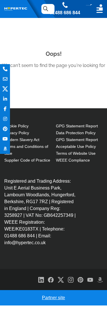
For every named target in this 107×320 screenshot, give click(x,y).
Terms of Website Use (76, 153)
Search (44, 9)
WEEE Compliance (73, 160)
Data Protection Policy (76, 133)
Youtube (5, 139)
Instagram (5, 119)
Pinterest (5, 129)
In (5, 99)
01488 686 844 (65, 13)
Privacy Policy (16, 133)
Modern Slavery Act (21, 139)
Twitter (5, 89)
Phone (5, 69)
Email (5, 79)
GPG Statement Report (77, 126)
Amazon (5, 149)
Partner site (53, 297)
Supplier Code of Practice (27, 160)
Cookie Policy (16, 126)
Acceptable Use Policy (76, 146)
